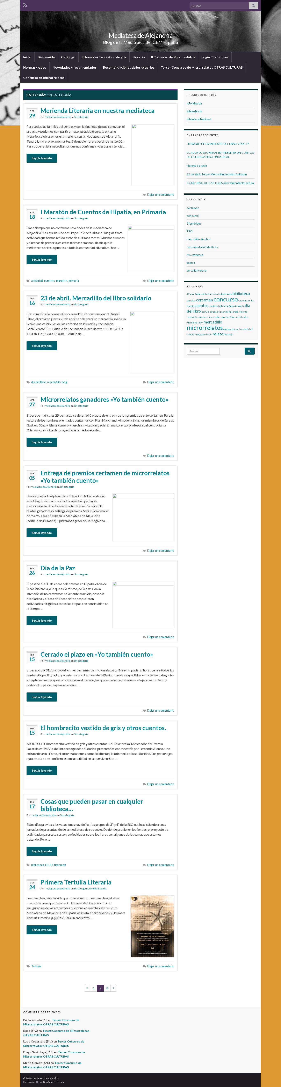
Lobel (217, 317)
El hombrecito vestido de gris (104, 57)
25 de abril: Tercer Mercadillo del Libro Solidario (217, 174)
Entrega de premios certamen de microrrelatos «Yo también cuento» (105, 476)
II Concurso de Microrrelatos (173, 57)
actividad (37, 280)
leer (205, 317)
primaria (74, 280)
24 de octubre (202, 294)
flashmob (60, 865)
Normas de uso (34, 67)
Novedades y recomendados (75, 67)
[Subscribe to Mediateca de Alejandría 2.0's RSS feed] (25, 4)
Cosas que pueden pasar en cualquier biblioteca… (92, 805)
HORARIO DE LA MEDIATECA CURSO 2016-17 (218, 144)
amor (229, 294)
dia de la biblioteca (218, 306)
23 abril (190, 294)
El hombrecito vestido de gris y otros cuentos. (103, 727)
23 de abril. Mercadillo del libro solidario (96, 298)
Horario (139, 57)
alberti (222, 294)
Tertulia (36, 966)
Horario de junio (197, 165)
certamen (193, 208)
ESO (190, 231)
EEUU (49, 865)
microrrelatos (205, 327)
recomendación (204, 334)
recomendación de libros (202, 247)
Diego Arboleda (236, 306)
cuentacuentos (246, 300)
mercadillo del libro (198, 239)
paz (229, 329)
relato (218, 333)
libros (211, 317)
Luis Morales (241, 317)
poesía (235, 329)
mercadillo (54, 382)
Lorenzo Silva (227, 317)
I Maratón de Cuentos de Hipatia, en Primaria (103, 212)
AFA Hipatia (194, 103)
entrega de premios (218, 311)
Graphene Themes (53, 1081)
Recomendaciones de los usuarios (128, 67)
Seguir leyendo (42, 158)
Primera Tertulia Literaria (76, 882)
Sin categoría (81, 116)
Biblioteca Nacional (199, 119)
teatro (191, 262)
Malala (190, 322)
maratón (61, 280)
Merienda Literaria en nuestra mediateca (97, 110)
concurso (193, 215)
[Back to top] (272, 1078)
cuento (190, 306)
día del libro (38, 382)
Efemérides (194, 223)
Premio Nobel (246, 329)
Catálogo (68, 57)
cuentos (49, 280)
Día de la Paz (58, 568)
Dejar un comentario (160, 194)
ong (64, 382)
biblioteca (37, 865)
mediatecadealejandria (57, 116)
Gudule (199, 317)
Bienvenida (46, 57)
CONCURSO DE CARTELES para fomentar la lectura (220, 183)
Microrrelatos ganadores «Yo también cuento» (104, 399)
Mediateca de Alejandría (140, 35)
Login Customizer (214, 57)
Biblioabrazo (194, 111)
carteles (191, 300)
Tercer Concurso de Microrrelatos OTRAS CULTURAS (202, 67)
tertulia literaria (97, 888)
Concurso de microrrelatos (44, 78)
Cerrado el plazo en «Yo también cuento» (97, 654)
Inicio (27, 57)
